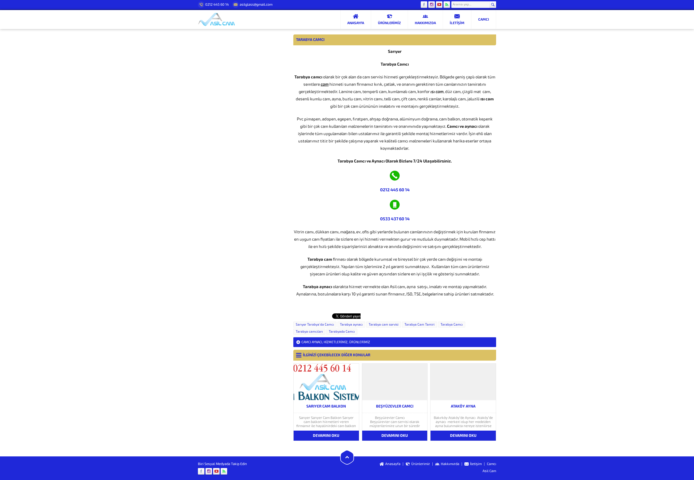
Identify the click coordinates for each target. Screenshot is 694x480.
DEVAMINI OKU (326, 435)
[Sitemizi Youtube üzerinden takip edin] (439, 4)
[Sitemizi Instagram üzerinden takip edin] (431, 4)
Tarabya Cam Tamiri (419, 324)
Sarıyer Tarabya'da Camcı (315, 324)
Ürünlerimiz (359, 342)
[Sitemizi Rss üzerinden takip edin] (447, 4)
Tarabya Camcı (452, 324)
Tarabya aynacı (351, 324)
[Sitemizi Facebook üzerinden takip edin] (424, 4)
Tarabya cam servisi (384, 324)
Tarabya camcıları (309, 331)
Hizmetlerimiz (336, 342)
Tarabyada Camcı (342, 331)
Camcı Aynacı (311, 342)
